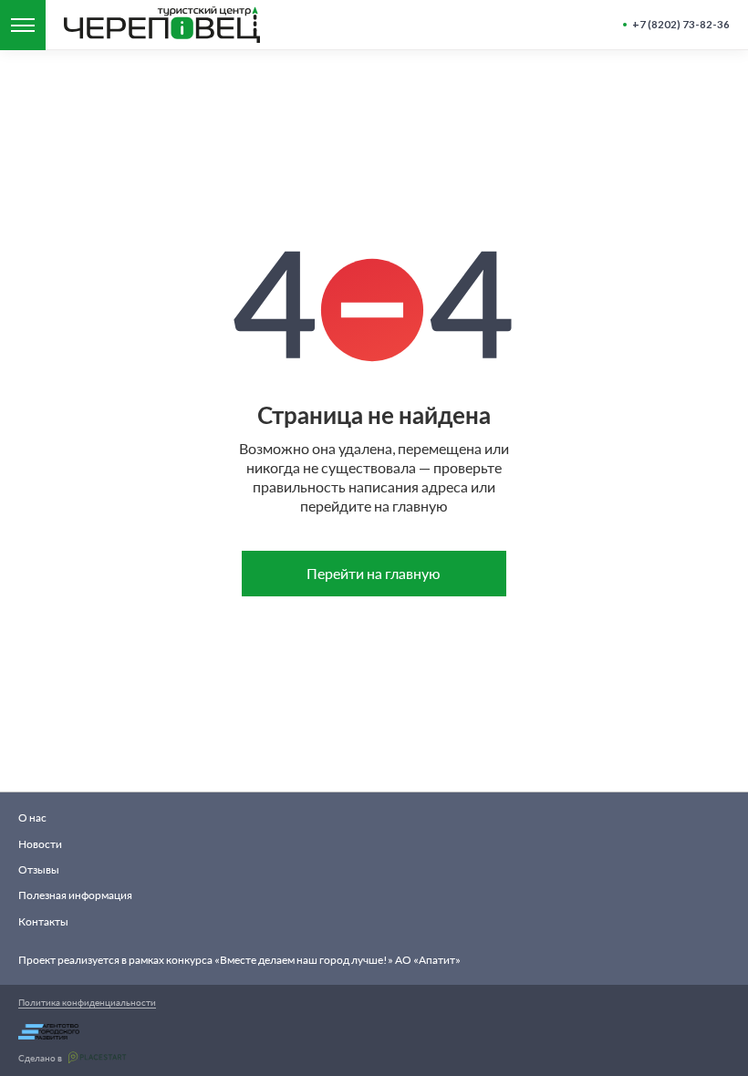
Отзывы (38, 869)
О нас (32, 817)
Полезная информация (75, 895)
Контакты (43, 921)
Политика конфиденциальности (87, 1002)
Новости (40, 844)
